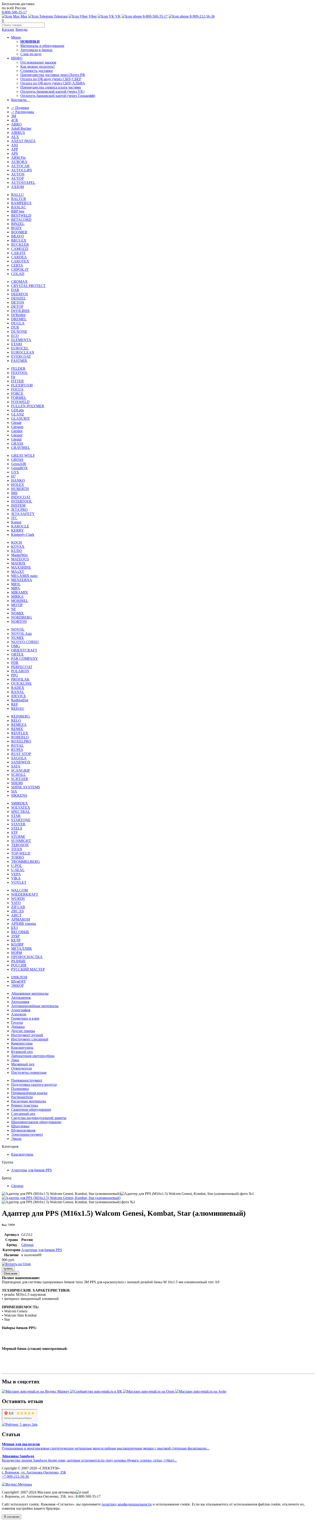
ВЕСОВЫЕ (20, 932)
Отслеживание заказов (38, 62)
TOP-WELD (20, 853)
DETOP (17, 307)
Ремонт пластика (24, 1105)
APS (14, 153)
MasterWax (19, 555)
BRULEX (18, 240)
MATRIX (18, 563)
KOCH (16, 542)
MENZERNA (21, 580)
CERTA (17, 265)
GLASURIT (20, 418)
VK (117, 16)
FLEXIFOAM (22, 385)
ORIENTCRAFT (24, 650)
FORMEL (18, 398)
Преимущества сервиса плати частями (50, 87)
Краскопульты (22, 1047)
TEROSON (20, 845)
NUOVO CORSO (25, 642)
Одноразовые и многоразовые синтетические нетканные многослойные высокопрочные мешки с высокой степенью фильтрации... (105, 1446)
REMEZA (19, 725)
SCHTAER (19, 779)
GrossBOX (19, 468)
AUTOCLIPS (21, 170)
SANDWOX (21, 762)
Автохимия (20, 1002)
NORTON (19, 621)
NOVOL (18, 629)
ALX (15, 137)
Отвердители (21, 1068)
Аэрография (20, 1010)
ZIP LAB (18, 907)
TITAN (16, 849)
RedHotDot (19, 700)
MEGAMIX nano (24, 576)
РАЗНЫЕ (18, 961)
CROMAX (19, 282)
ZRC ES (17, 911)
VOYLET (18, 882)
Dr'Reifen (18, 315)
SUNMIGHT (21, 841)
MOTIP (17, 605)
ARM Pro (18, 158)
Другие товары (23, 1031)
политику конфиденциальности (127, 1504)
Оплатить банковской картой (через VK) (52, 91)
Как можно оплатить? (37, 66)
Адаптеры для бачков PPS (31, 1170)
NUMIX (17, 638)
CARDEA (19, 257)
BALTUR (18, 199)
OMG (15, 646)
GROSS (17, 460)
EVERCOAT (21, 356)
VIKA (16, 878)
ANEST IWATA (23, 141)
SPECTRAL (20, 812)
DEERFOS (19, 294)
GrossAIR (18, 464)
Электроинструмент (27, 1134)
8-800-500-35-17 (14, 12)
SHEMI (17, 783)
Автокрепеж (21, 998)
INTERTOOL (21, 501)
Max (23, 16)
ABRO (16, 124)
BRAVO (17, 236)
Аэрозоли (18, 1014)
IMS (14, 493)
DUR (15, 327)
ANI (14, 145)
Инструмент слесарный (29, 1039)
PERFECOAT (21, 667)
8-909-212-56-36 (202, 16)
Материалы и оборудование (42, 46)
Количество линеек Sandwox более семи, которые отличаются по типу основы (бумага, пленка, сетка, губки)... (89, 1458)
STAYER (18, 824)
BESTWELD (21, 215)
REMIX (17, 729)
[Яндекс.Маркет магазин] (36, 1391)
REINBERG (20, 716)
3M (13, 116)
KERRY (17, 530)
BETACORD (21, 220)
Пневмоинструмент (26, 1080)
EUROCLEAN (22, 352)
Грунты (17, 1022)
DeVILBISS (20, 311)
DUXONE (19, 331)
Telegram (60, 16)
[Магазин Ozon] (149, 1391)
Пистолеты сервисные (28, 1072)
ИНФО (16, 58)
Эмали (16, 1139)
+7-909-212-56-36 (15, 1476)
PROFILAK (20, 679)
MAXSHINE (21, 567)
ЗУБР (15, 936)
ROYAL (17, 745)
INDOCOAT (21, 497)
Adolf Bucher (21, 128)
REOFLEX (19, 733)
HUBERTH (20, 489)
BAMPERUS (21, 203)
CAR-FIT (18, 253)
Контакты (20, 100)
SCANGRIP (20, 770)
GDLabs (17, 410)
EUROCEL (20, 348)
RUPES (17, 750)
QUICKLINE (21, 683)
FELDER (18, 368)
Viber (92, 16)
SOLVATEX (20, 807)
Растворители (22, 1097)
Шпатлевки (20, 1126)
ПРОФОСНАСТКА (27, 957)
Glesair (16, 423)
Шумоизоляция (23, 1130)
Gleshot (16, 431)
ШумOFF (18, 981)
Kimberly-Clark (22, 535)
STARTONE (21, 820)
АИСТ (16, 915)
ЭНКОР (17, 985)
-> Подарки (20, 108)
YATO (16, 903)
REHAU (17, 708)
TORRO (17, 857)
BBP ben (17, 211)
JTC (14, 518)
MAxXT (17, 572)
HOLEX (17, 485)
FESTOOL (19, 373)
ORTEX (17, 654)
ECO (15, 336)
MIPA (15, 588)
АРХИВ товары (23, 924)
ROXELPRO (21, 741)
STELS (16, 828)
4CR (14, 120)
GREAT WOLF (23, 455)
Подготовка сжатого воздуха (34, 1084)
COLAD (17, 274)
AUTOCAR (20, 166)
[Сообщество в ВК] (96, 1391)
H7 (13, 476)
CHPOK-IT (20, 269)
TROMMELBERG (25, 862)
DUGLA (18, 323)
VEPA (16, 874)
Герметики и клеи (25, 1018)
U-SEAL (18, 870)
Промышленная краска (29, 1093)
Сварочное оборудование (31, 1109)
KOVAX (18, 547)
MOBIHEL (19, 601)
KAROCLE (20, 526)
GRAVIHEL (20, 448)
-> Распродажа (22, 112)
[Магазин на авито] (200, 1391)
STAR (16, 816)
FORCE (17, 393)
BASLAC (18, 207)
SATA (15, 766)
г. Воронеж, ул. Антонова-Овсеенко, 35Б (34, 1472)
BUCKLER (20, 245)
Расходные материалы (28, 1101)
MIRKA (17, 597)
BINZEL (18, 224)
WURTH (18, 899)
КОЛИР (17, 944)
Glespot (16, 435)
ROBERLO (20, 737)
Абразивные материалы (30, 993)
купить (8, 1268)
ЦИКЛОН (19, 977)
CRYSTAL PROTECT (28, 286)
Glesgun (17, 427)
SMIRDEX (19, 803)
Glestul (16, 439)
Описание (10, 1273)
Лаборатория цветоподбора (32, 1056)
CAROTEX (20, 261)
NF (13, 609)
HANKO (18, 480)
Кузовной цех (22, 1052)
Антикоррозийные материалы (35, 1006)
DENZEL (18, 298)
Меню (16, 37)
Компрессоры (22, 1043)
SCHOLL (18, 775)
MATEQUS (20, 559)
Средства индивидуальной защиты (38, 1118)
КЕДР (16, 940)
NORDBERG (21, 617)
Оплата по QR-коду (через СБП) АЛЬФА (52, 83)
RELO (16, 720)
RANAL (17, 692)
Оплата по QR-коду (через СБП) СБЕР (50, 79)
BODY (16, 228)
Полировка (20, 1089)
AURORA (19, 162)
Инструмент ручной (27, 1035)
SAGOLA (19, 758)
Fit (13, 377)
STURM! (18, 837)
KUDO (16, 551)
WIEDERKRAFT (24, 894)
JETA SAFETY (23, 514)
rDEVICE (18, 696)
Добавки (18, 1027)
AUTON (18, 174)
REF (14, 704)
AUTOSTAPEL (23, 183)
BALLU (17, 195)
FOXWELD (20, 402)
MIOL (16, 584)
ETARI (16, 344)
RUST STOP (21, 754)
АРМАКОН (20, 919)
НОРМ (16, 953)
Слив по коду (31, 54)
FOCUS (17, 389)
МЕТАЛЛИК (21, 948)
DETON (17, 302)
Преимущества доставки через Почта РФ (52, 75)
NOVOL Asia (21, 634)
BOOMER (19, 232)
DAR (15, 290)
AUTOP (17, 178)
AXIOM (17, 187)
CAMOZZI (19, 249)
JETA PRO (19, 510)
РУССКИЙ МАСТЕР (28, 969)
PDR (15, 663)
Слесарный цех (23, 1114)
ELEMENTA (21, 340)
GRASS (17, 443)
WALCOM (19, 890)
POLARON (20, 671)
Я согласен (11, 1516)
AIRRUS (18, 133)
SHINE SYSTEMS (25, 787)
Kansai (16, 522)
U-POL (16, 866)
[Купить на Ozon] (16, 1264)
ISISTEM (18, 505)
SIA (14, 791)
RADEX (17, 688)
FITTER (17, 381)
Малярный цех (22, 1064)
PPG (14, 675)
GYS (15, 472)
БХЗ (14, 928)
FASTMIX (19, 361)
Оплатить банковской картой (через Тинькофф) (57, 96)
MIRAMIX (19, 592)
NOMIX (17, 613)
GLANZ (17, 414)
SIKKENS (19, 795)
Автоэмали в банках (36, 50)
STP (14, 832)
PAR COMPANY (24, 658)
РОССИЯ (18, 965)
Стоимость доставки (36, 71)
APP (14, 149)
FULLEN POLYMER (27, 406)
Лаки (15, 1060)
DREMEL (19, 319)
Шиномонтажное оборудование (36, 1122)
